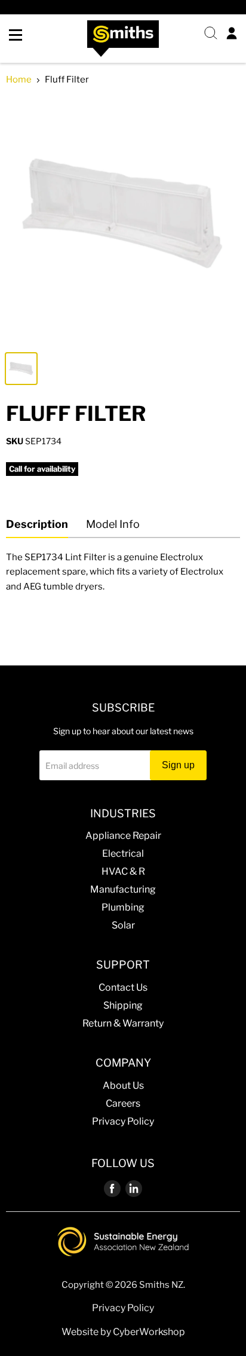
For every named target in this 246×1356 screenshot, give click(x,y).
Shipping (123, 1005)
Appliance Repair (123, 835)
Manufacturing (123, 889)
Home (19, 80)
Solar (123, 925)
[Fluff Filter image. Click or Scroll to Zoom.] (123, 220)
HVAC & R (123, 871)
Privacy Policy (123, 1121)
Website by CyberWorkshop (123, 1331)
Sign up (178, 765)
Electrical (123, 853)
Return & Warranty (123, 1023)
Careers (123, 1103)
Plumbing (123, 907)
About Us (123, 1085)
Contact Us (123, 987)
